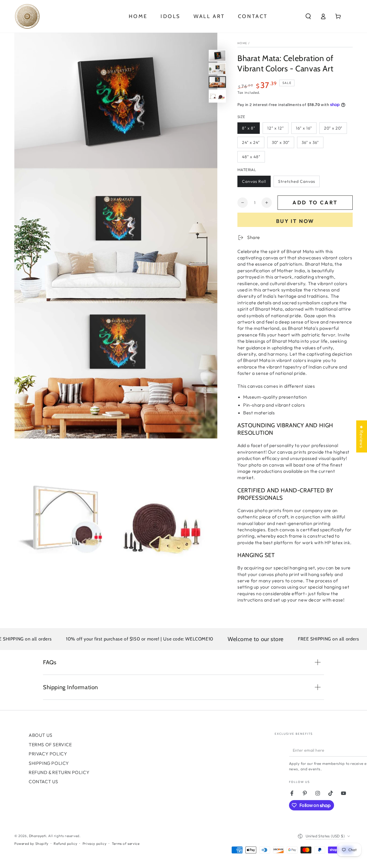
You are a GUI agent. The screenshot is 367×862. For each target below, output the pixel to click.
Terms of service (126, 843)
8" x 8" (248, 128)
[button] (308, 16)
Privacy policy (94, 843)
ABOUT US (40, 735)
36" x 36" (310, 142)
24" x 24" (251, 142)
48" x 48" (251, 156)
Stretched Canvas (296, 181)
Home (242, 43)
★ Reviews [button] (361, 436)
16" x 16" (304, 128)
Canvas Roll (254, 181)
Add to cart (315, 202)
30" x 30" (281, 142)
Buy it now (295, 221)
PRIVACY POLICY (48, 754)
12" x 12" (275, 128)
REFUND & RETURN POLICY (59, 772)
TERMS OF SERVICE (50, 744)
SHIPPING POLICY (49, 763)
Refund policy (65, 843)
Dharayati (37, 836)
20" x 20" (333, 128)
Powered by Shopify (31, 843)
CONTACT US (43, 781)
